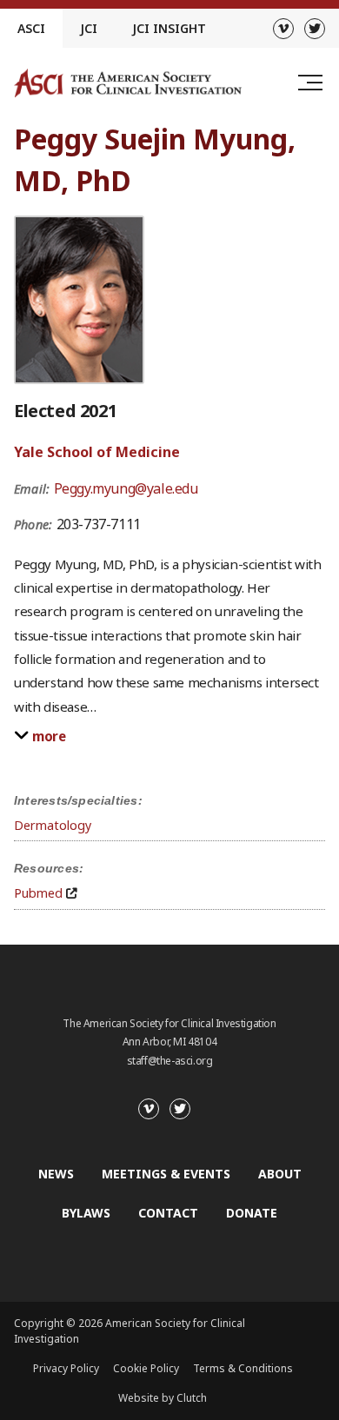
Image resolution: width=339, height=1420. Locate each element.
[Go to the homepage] (128, 83)
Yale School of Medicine (97, 451)
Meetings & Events (166, 1173)
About (280, 1173)
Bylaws (86, 1212)
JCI (88, 28)
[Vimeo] (283, 28)
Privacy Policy (66, 1368)
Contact (168, 1212)
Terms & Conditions (243, 1368)
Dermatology (52, 825)
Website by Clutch (162, 1397)
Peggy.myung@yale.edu (126, 488)
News (56, 1173)
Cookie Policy (146, 1368)
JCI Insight (169, 28)
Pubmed (38, 893)
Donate (251, 1212)
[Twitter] (314, 28)
